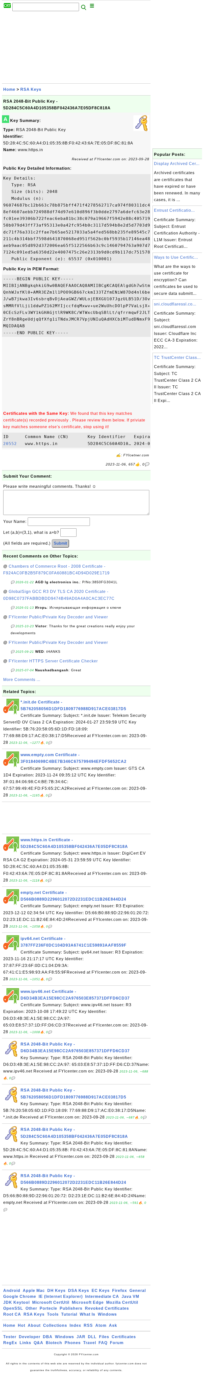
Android (11, 1290)
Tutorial (69, 1314)
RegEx (10, 1343)
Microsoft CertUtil (50, 1302)
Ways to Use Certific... (176, 257)
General (137, 1290)
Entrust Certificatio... (174, 210)
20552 (12, 443)
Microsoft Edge (88, 1302)
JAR (80, 1337)
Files (104, 1337)
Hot (21, 1325)
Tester (9, 1337)
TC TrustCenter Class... (177, 357)
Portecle (48, 1308)
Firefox (119, 1290)
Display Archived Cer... (177, 164)
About (34, 1325)
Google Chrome (19, 1296)
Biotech (54, 1343)
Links (25, 1343)
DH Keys (56, 1290)
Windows (107, 1314)
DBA (47, 1337)
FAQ (103, 1343)
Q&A (38, 1343)
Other (31, 1308)
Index (75, 1325)
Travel (89, 1343)
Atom (100, 1325)
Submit (60, 543)
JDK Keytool (16, 1302)
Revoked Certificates (107, 1308)
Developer (29, 1337)
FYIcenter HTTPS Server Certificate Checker (53, 661)
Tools (53, 1314)
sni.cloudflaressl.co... (175, 304)
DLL (92, 1337)
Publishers (71, 1308)
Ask (113, 1325)
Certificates (124, 1337)
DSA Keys (78, 1290)
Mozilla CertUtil (122, 1302)
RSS (88, 1325)
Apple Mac (34, 1290)
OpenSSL (13, 1308)
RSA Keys (30, 89)
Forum (117, 1343)
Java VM (130, 1296)
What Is (87, 1314)
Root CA (12, 1314)
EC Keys (101, 1290)
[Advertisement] (76, 48)
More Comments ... (21, 679)
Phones (73, 1343)
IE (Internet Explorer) (61, 1296)
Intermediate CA (102, 1296)
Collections (55, 1325)
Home (9, 89)
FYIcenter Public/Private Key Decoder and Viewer (58, 617)
